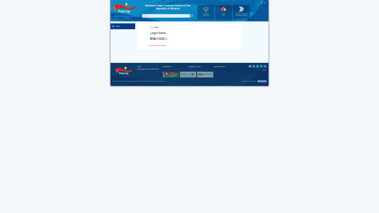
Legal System (167, 66)
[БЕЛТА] (205, 74)
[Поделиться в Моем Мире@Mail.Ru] (154, 38)
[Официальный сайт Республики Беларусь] (188, 74)
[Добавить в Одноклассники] (157, 38)
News (139, 66)
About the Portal (219, 66)
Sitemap (264, 70)
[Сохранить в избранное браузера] (166, 38)
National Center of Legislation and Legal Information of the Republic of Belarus (136, 81)
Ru (262, 2)
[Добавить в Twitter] (160, 38)
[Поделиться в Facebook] (151, 38)
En (264, 2)
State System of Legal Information (148, 69)
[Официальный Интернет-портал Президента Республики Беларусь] (171, 74)
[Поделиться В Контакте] (163, 38)
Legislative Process (195, 66)
